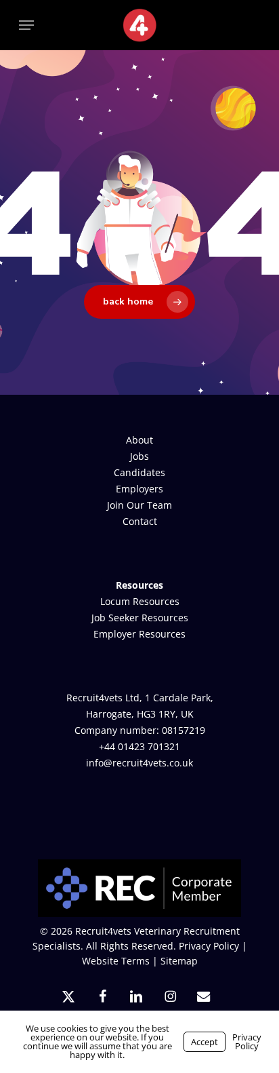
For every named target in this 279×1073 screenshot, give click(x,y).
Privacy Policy (209, 945)
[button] (26, 25)
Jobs (139, 456)
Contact (140, 521)
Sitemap (179, 960)
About (139, 439)
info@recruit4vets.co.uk (139, 762)
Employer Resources (139, 633)
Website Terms (116, 960)
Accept (204, 1042)
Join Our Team (139, 505)
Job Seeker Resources (139, 617)
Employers (139, 488)
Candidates (139, 472)
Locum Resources (139, 601)
